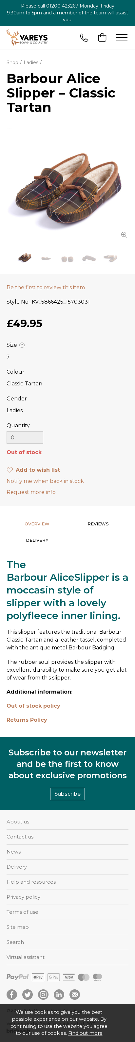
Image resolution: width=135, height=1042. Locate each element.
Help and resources (31, 882)
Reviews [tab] (98, 523)
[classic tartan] (46, 256)
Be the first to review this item (46, 287)
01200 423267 (62, 6)
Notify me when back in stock (45, 481)
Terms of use (22, 912)
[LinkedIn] (59, 994)
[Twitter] (27, 994)
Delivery (17, 867)
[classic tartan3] (89, 256)
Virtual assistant (26, 957)
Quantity (18, 425)
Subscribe (67, 794)
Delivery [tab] (37, 540)
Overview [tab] (37, 523)
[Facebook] (12, 994)
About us (18, 822)
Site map (18, 927)
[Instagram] (43, 994)
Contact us (20, 837)
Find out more (85, 1033)
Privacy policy (23, 897)
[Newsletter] (75, 994)
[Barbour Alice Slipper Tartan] (67, 181)
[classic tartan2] (67, 256)
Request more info (31, 492)
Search (15, 942)
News (14, 852)
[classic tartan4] (110, 256)
